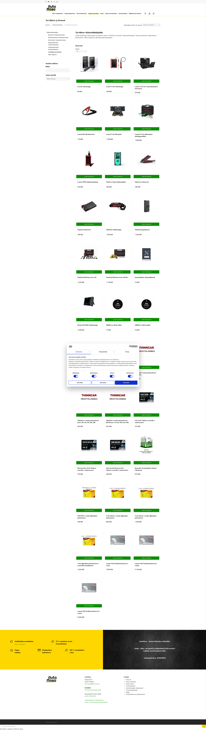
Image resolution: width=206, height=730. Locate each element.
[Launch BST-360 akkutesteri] (89, 111)
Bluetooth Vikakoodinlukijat (56, 35)
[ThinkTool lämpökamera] (146, 206)
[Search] (204, 726)
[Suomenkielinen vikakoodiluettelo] (146, 254)
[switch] (94, 376)
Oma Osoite (130, 684)
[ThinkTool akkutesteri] (89, 206)
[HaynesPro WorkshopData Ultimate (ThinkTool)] (146, 445)
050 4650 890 (91, 696)
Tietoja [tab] (127, 351)
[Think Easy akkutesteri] (146, 158)
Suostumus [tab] (79, 351)
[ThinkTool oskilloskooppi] (117, 206)
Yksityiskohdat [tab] (103, 351)
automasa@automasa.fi (92, 684)
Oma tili (128, 679)
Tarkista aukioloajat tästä (93, 690)
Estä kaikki (80, 382)
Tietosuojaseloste (132, 690)
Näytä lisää (79, 45)
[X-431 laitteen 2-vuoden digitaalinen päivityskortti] (146, 492)
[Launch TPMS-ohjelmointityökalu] (89, 158)
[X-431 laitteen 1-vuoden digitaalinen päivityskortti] (117, 492)
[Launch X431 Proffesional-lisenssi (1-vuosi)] (117, 540)
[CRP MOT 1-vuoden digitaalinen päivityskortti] (89, 492)
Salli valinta (103, 382)
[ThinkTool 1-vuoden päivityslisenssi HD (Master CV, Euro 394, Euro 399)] (117, 397)
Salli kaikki (126, 382)
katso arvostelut (20, 644)
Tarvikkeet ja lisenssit (54, 52)
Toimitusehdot (130, 686)
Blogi (127, 692)
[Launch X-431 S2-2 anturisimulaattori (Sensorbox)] (146, 63)
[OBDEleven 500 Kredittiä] (146, 304)
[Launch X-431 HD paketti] (117, 111)
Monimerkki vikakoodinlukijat (57, 40)
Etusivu (48, 25)
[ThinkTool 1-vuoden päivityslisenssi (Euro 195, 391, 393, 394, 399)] (89, 397)
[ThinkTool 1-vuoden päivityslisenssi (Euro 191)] (146, 349)
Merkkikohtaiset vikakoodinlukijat (58, 37)
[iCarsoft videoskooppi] (89, 63)
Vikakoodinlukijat (57, 25)
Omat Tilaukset (131, 682)
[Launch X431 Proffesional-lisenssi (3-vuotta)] (89, 588)
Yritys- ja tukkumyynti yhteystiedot (96, 702)
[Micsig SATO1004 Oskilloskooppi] (89, 302)
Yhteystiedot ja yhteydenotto (94, 700)
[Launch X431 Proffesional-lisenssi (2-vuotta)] (146, 540)
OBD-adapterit (52, 54)
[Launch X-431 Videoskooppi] (117, 63)
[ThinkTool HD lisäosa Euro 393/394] (117, 254)
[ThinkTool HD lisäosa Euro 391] (89, 254)
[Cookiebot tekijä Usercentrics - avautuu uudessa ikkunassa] (130, 346)
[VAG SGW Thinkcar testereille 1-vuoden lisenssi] (146, 397)
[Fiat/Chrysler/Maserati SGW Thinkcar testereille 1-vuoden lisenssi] (117, 445)
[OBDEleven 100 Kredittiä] (117, 304)
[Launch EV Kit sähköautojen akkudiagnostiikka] (146, 111)
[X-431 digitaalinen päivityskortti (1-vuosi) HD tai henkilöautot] (89, 540)
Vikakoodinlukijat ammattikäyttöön (53, 48)
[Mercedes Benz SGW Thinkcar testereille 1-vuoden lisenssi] (89, 445)
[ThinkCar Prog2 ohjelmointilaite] (117, 158)
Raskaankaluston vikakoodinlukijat (53, 43)
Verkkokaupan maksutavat (134, 688)
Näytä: (77, 49)
